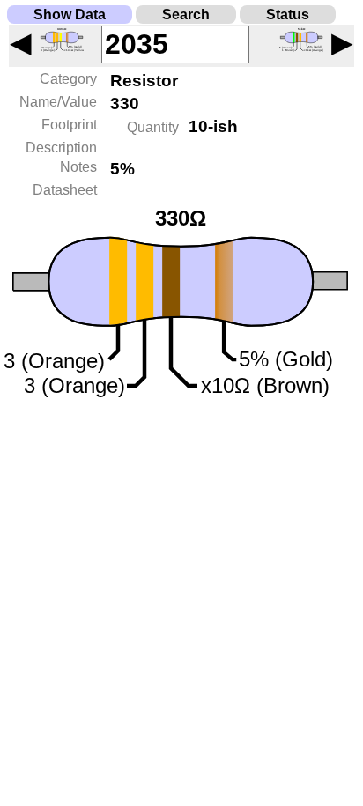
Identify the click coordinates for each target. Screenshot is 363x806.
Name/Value (58, 101)
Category (68, 78)
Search (186, 14)
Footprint (69, 124)
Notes (78, 166)
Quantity (153, 127)
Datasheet (65, 189)
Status (287, 14)
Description (61, 147)
